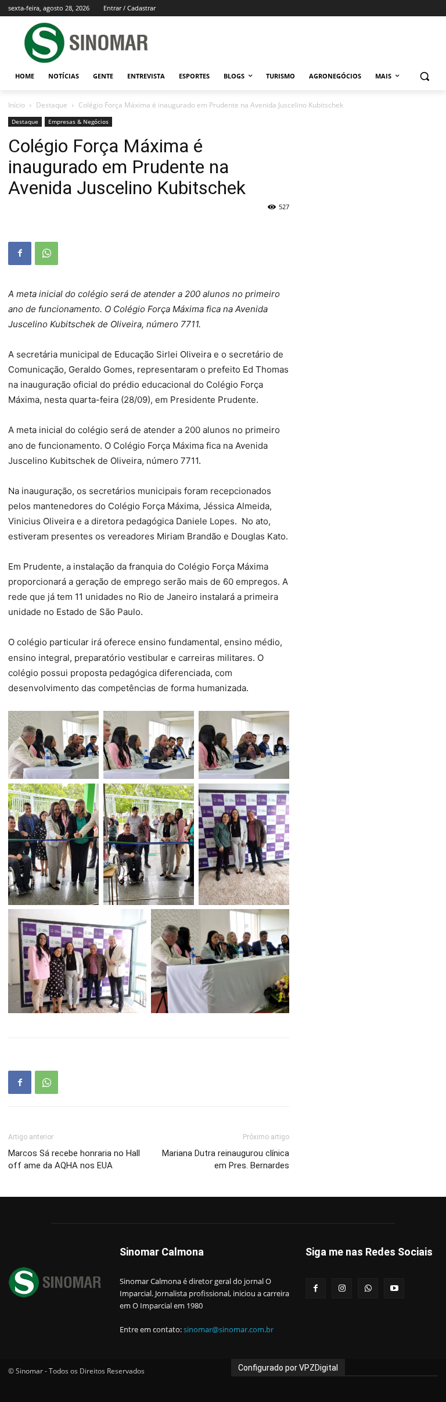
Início (16, 105)
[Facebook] (19, 253)
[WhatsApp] (46, 253)
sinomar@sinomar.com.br (229, 1329)
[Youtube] (394, 1288)
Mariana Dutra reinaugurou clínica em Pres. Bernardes (225, 1159)
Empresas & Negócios (78, 121)
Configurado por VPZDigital (288, 1367)
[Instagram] (342, 1288)
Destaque (51, 105)
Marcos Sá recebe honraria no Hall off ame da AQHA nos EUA (74, 1159)
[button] (424, 76)
